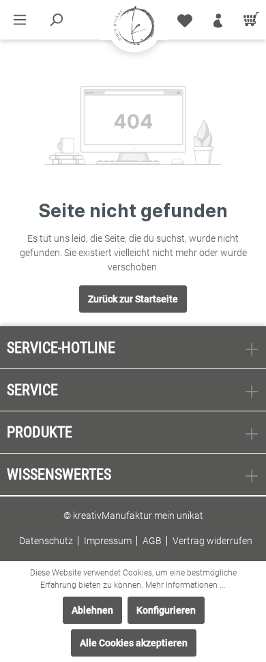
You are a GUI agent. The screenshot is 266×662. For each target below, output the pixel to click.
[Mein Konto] (218, 20)
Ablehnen (92, 610)
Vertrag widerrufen (212, 540)
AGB (152, 540)
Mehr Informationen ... (185, 585)
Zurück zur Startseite (133, 299)
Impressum (108, 540)
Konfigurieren (166, 610)
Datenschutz (46, 540)
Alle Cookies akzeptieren (134, 642)
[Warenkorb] (248, 20)
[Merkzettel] (185, 20)
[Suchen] (56, 20)
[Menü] (20, 20)
